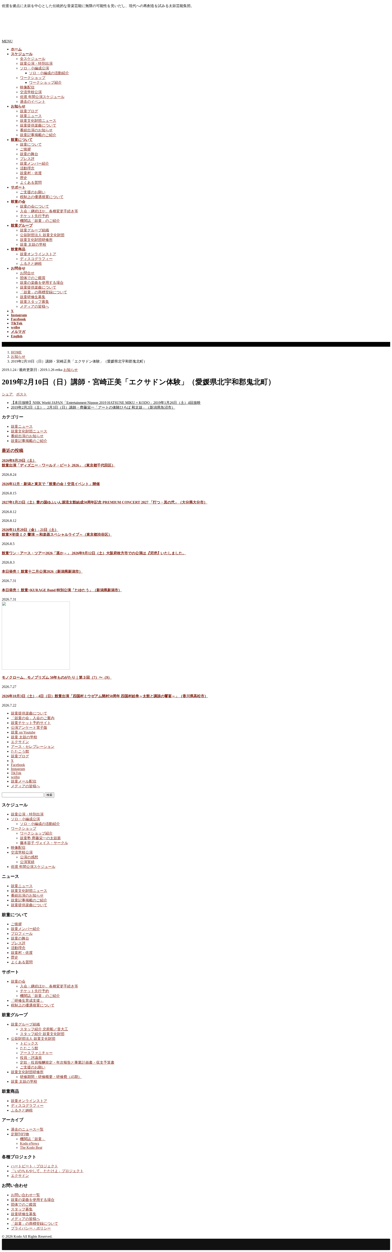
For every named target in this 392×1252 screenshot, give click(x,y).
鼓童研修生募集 (32, 297)
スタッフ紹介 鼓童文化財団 (42, 1034)
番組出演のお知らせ (36, 130)
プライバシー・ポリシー (31, 1228)
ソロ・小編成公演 (34, 68)
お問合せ (27, 273)
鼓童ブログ (29, 111)
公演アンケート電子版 (29, 727)
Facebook (18, 765)
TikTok (16, 773)
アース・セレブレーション (32, 747)
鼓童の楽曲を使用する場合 (42, 283)
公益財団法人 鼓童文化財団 (42, 235)
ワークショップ (32, 78)
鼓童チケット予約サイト (31, 723)
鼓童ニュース (31, 116)
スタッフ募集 (22, 1209)
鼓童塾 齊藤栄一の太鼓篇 (40, 838)
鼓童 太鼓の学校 (33, 244)
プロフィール (22, 933)
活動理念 (27, 168)
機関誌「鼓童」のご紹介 (40, 221)
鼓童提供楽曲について (38, 125)
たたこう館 (20, 751)
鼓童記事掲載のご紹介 (38, 135)
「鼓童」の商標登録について (43, 292)
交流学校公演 (31, 92)
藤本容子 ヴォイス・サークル (44, 843)
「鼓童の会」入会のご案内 (32, 718)
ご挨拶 (25, 149)
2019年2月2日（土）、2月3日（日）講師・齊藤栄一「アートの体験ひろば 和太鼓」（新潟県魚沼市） (93, 407)
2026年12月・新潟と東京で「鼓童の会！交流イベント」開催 (51, 484)
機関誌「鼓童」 (32, 1139)
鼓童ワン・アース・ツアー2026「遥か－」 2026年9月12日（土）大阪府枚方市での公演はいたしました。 (94, 553)
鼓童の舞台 (29, 154)
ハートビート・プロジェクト (34, 1166)
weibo (15, 777)
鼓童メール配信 (23, 781)
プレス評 (27, 159)
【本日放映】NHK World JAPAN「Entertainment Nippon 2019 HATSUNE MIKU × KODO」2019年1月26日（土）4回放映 (106, 403)
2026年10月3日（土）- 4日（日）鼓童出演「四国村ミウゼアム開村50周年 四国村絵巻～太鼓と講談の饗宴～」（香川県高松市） (105, 696)
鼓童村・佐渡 (31, 173)
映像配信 (27, 87)
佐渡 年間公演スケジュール (42, 97)
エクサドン (20, 742)
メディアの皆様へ (34, 306)
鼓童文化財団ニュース (38, 121)
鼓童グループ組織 (34, 230)
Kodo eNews (29, 1143)
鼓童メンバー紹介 (34, 163)
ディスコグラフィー (36, 259)
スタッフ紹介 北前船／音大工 (44, 1029)
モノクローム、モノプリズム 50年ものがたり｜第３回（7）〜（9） (57, 677)
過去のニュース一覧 (27, 1129)
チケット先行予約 (34, 216)
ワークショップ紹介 (45, 82)
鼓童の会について (34, 206)
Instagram (18, 769)
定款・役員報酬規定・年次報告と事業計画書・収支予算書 (67, 1062)
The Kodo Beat (31, 1147)
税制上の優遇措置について (42, 197)
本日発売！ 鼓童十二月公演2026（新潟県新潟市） (42, 571)
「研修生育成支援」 (27, 1000)
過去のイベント (32, 101)
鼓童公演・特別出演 (36, 63)
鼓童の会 (18, 981)
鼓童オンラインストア (38, 254)
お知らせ (70, 370)
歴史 (23, 178)
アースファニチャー (36, 1053)
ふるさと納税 (31, 263)
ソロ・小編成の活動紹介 (49, 73)
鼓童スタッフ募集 (34, 302)
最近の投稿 (12, 450)
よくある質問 (31, 182)
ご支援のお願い (32, 192)
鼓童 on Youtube (23, 732)
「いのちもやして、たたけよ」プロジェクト (47, 1171)
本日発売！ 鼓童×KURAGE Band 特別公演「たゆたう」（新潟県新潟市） (62, 590)
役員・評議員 (31, 1058)
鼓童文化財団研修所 (36, 240)
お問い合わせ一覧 (25, 1195)
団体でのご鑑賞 (32, 278)
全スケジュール (32, 59)
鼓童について (31, 144)
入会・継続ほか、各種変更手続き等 (49, 211)
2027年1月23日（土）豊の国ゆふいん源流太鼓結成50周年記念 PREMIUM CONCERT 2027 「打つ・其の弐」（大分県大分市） (104, 502)
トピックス (29, 1043)
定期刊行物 (20, 1134)
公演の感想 (29, 857)
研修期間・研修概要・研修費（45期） (51, 1077)
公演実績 (27, 862)
